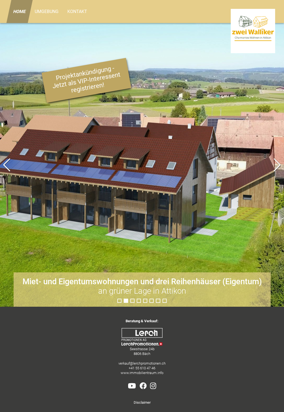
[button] (277, 165)
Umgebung (47, 11)
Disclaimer (142, 402)
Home (19, 11)
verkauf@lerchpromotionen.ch (142, 363)
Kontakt (77, 11)
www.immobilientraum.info (142, 373)
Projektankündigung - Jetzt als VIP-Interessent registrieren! (86, 79)
